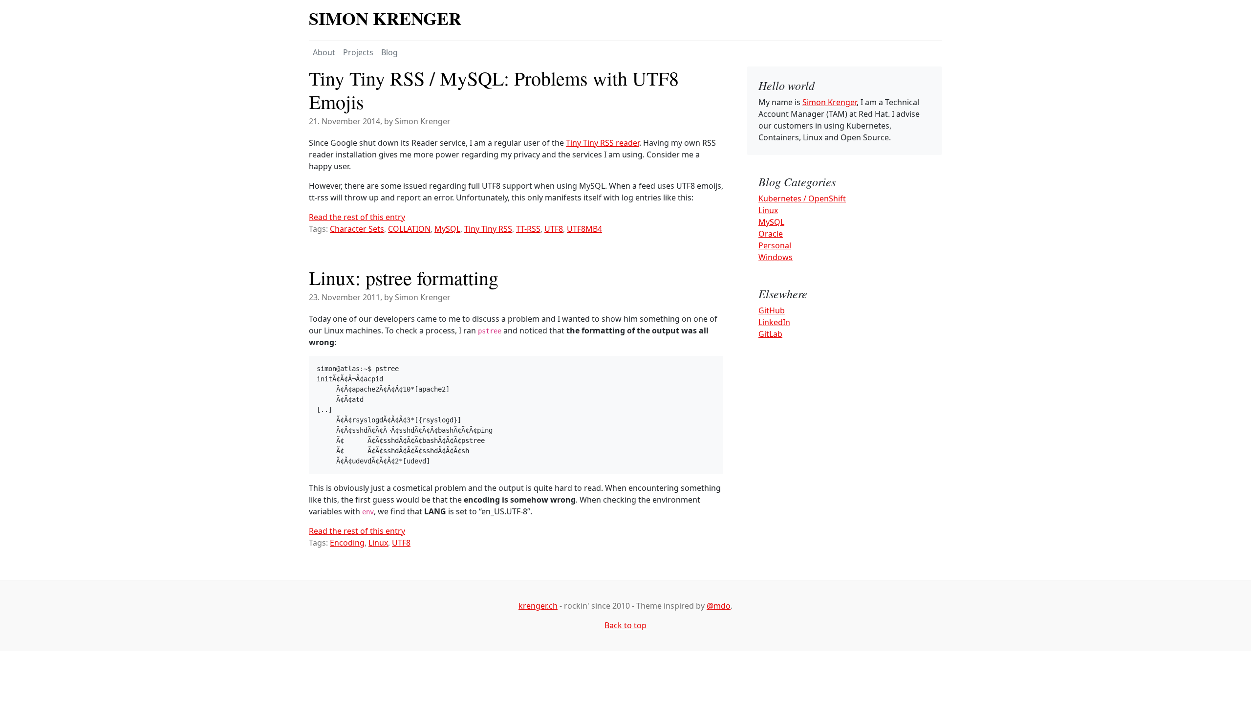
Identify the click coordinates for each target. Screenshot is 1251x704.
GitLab (770, 334)
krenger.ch (538, 605)
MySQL (447, 228)
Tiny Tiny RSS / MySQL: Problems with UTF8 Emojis (494, 89)
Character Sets (357, 228)
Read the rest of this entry (357, 217)
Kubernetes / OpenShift (802, 198)
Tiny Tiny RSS (488, 228)
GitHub (771, 310)
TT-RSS (528, 228)
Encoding (347, 542)
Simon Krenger (385, 18)
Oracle (770, 233)
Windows (775, 257)
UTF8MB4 (584, 228)
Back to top (625, 625)
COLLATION (409, 228)
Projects (358, 52)
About (324, 52)
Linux (378, 542)
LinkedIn (774, 322)
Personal (774, 245)
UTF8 (553, 228)
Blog (389, 52)
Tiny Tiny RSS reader (602, 142)
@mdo (719, 605)
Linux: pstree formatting (403, 277)
